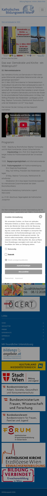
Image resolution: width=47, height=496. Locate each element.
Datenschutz (9, 278)
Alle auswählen (23, 272)
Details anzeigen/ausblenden (18, 260)
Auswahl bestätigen (23, 266)
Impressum (19, 278)
